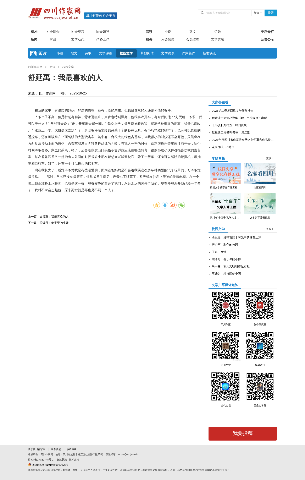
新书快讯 (209, 53)
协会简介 (53, 31)
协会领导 (102, 31)
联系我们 (56, 449)
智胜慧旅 (62, 459)
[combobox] (258, 13)
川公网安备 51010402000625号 (49, 464)
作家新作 (188, 53)
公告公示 (267, 39)
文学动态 (77, 39)
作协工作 (102, 39)
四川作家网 (36, 67)
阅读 (149, 31)
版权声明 (72, 449)
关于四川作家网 (37, 449)
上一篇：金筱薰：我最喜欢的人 (48, 216)
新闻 (34, 39)
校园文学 (126, 53)
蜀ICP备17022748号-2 (41, 459)
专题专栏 (267, 31)
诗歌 (217, 31)
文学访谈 (167, 53)
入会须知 (167, 39)
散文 (192, 31)
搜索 (271, 12)
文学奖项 (217, 39)
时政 (53, 39)
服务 (149, 39)
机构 (34, 31)
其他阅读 (147, 53)
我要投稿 (243, 433)
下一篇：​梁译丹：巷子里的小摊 (48, 222)
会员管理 (192, 39)
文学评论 (105, 53)
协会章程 (77, 31)
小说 (168, 31)
